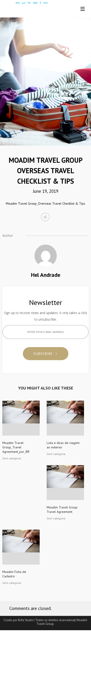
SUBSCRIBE (44, 353)
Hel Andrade (45, 274)
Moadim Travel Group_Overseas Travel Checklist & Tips (45, 203)
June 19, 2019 (45, 191)
